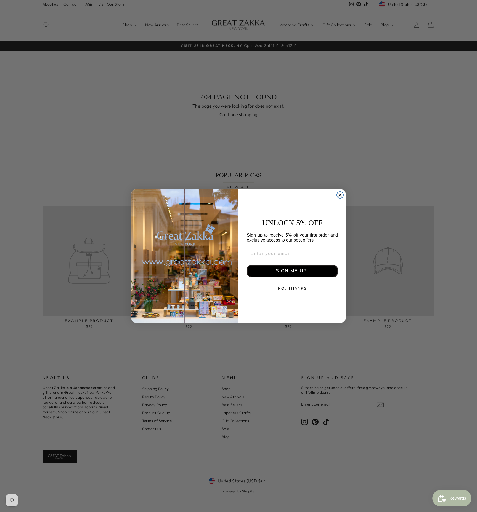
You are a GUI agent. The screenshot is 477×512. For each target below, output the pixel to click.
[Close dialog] (340, 195)
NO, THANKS (292, 288)
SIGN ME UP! (292, 271)
